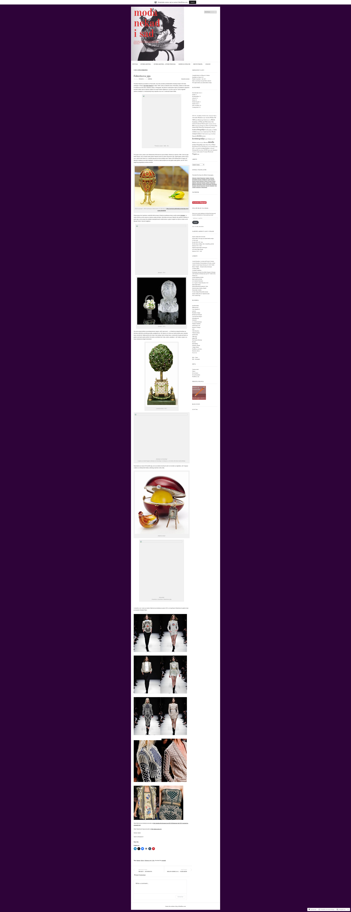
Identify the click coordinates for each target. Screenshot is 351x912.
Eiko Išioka (199, 127)
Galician (194, 182)
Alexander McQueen (197, 117)
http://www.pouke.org (156, 829)
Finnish (210, 181)
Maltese (194, 184)
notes (193, 329)
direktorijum (197, 125)
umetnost (215, 150)
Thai (216, 185)
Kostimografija (195, 96)
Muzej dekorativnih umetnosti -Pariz (200, 286)
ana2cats (194, 311)
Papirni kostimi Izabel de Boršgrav (199, 247)
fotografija (201, 129)
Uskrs (153, 860)
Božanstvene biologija (197, 314)
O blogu (208, 64)
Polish (203, 184)
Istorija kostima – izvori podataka (165, 64)
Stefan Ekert (201, 150)
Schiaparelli (195, 150)
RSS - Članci (195, 357)
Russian (194, 185)
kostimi (204, 136)
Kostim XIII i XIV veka (197, 242)
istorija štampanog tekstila (197, 277)
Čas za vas (194, 352)
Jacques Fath (210, 133)
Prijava (193, 371)
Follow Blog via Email (200, 208)
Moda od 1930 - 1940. (197, 251)
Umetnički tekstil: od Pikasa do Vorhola (201, 75)
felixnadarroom (195, 318)
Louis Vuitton (208, 139)
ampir (204, 117)
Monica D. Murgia (196, 327)
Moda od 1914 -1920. (197, 245)
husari (202, 131)
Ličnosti (194, 98)
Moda (193, 100)
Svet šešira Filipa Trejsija (197, 249)
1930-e (195, 115)
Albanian (194, 178)
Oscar (210, 145)
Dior (193, 125)
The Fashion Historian (197, 340)
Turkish (194, 187)
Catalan (208, 178)
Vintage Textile (195, 347)
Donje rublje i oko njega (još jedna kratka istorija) (203, 238)
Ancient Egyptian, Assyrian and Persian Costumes (203, 261)
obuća (206, 145)
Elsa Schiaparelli (206, 127)
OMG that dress (195, 331)
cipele (206, 123)
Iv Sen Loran (204, 134)
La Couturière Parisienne (197, 281)
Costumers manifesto (196, 270)
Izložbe (193, 94)
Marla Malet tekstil (196, 284)
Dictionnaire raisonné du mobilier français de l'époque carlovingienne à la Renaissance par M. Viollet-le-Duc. (204, 272)
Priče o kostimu (195, 105)
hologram (198, 131)
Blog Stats (196, 404)
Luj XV (213, 139)
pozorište (209, 146)
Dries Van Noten (210, 125)
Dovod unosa (195, 373)
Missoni (206, 142)
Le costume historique (197, 322)
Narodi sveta (195, 103)
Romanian (214, 184)
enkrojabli (213, 127)
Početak (135, 64)
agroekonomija (195, 305)
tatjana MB (194, 338)
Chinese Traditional (202, 179)
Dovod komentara (196, 375)
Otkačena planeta (196, 332)
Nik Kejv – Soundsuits (145, 870)
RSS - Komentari (196, 359)
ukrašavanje (210, 150)
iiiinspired (194, 320)
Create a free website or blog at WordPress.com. (175, 906)
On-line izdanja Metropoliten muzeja (200, 291)
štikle (198, 154)
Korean (203, 182)
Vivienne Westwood (208, 152)
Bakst (196, 120)
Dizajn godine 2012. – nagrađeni (177, 870)
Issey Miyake (212, 132)
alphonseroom (195, 307)
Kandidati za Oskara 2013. (198, 77)
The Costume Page (196, 295)
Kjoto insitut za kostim (197, 279)
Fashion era (194, 275)
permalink (164, 860)
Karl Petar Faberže (148, 85)
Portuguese (208, 184)
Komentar (180, 896)
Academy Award (201, 115)
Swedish (212, 185)
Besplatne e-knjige (196, 312)
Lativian (208, 182)
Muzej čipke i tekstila (196, 290)
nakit (204, 145)
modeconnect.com (196, 325)
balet (205, 120)
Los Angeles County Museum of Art (200, 282)
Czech (209, 179)
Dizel (205, 125)
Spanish (208, 185)
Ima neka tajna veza (196, 92)
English (197, 181)
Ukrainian (198, 187)
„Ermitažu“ (183, 215)
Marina (150, 79)
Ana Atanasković (196, 309)
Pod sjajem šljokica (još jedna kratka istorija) (202, 82)
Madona (194, 142)
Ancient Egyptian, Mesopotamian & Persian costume (203, 263)
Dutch (193, 181)
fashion (194, 129)
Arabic (198, 178)
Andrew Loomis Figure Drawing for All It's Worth (203, 265)
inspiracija (206, 132)
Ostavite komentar (185, 79)
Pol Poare (204, 146)
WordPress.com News (197, 349)
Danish (212, 179)
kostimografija (198, 138)
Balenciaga (200, 120)
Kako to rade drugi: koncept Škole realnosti (201, 80)
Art (215, 117)
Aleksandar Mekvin (212, 115)
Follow (195, 222)
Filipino (206, 181)
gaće (212, 129)
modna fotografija (197, 145)
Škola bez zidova (196, 351)
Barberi (207, 120)
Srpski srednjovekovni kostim (198, 236)
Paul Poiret (195, 146)
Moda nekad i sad (147, 23)
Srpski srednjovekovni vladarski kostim (200, 293)
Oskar (213, 145)
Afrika (207, 115)
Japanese (199, 182)
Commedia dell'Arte (212, 123)
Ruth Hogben (206, 148)
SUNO (205, 150)
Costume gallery (195, 268)
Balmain (138, 860)
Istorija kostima (145, 64)
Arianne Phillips (210, 117)
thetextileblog (195, 343)
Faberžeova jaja (148, 860)
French (213, 181)
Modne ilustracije (184, 64)
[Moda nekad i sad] (162, 13)
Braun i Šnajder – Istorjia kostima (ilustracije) (202, 266)
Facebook (195, 192)
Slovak (198, 185)
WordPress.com (195, 376)
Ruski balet (200, 148)
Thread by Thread (196, 345)
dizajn (201, 125)
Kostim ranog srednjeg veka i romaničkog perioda (203, 244)
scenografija (212, 148)
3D (193, 115)
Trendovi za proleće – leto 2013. (199, 79)
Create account (195, 369)
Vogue (194, 154)
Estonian (201, 181)
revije (196, 148)
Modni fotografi (195, 102)
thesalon (194, 341)
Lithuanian (212, 182)
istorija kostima (196, 134)
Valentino (194, 151)
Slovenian (202, 185)
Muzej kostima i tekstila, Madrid (199, 288)
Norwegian (199, 184)
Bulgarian (202, 178)
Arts (193, 120)
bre (210, 120)
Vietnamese (204, 187)
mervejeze (201, 142)
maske (198, 142)
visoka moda (199, 152)
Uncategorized (141, 70)
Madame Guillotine (196, 323)
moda (211, 142)
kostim (199, 136)
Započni (192, 2)
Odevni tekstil (198, 64)
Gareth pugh (208, 130)
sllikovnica (194, 336)
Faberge (142, 860)
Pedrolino (200, 146)
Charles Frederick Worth (198, 123)
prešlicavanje (195, 334)
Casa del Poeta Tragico (197, 316)
